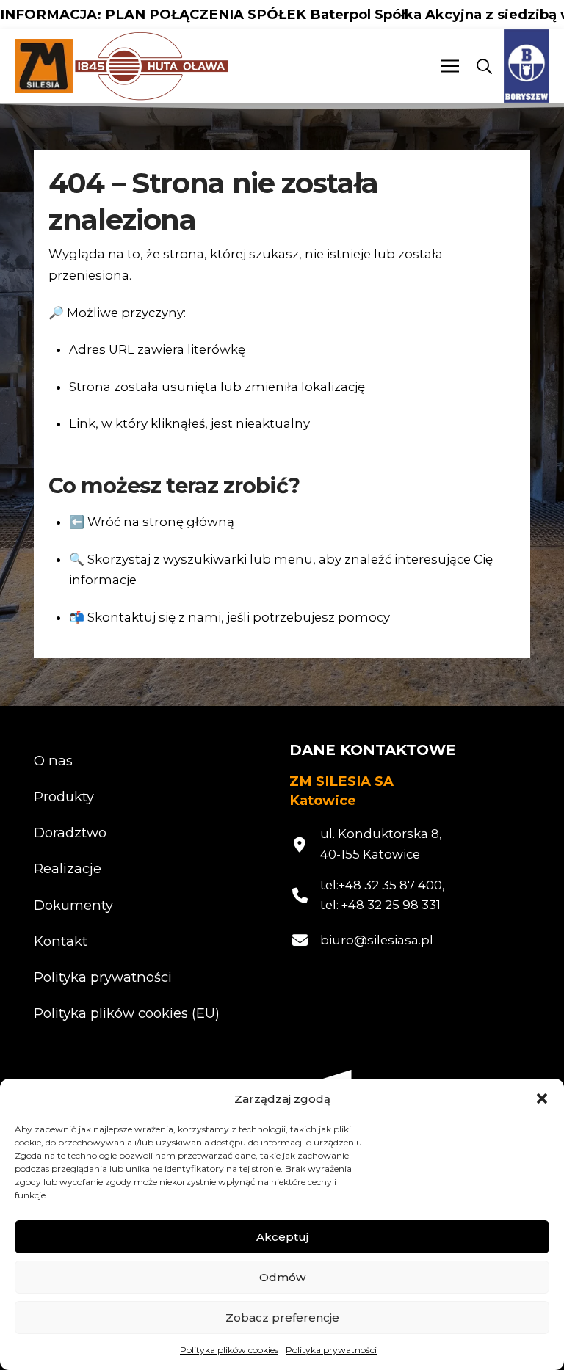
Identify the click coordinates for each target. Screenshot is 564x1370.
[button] (542, 1098)
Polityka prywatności (331, 1349)
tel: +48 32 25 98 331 (380, 904)
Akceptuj (282, 1237)
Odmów (282, 1277)
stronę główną (188, 521)
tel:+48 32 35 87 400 (381, 885)
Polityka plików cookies (229, 1349)
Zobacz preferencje (282, 1318)
